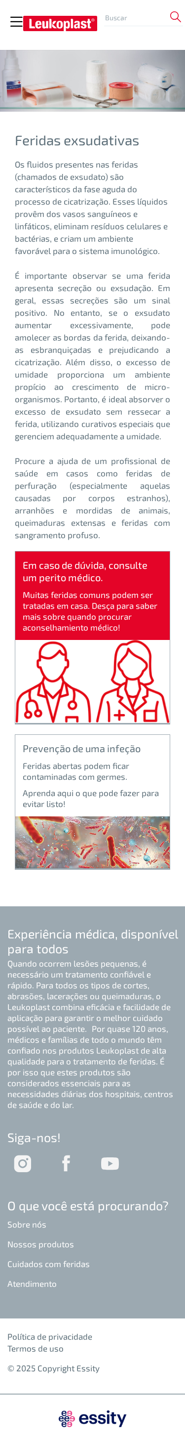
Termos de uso (35, 1348)
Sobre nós (26, 1224)
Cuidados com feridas (48, 1264)
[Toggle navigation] (16, 22)
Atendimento (32, 1283)
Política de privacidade (49, 1336)
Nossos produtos (40, 1244)
